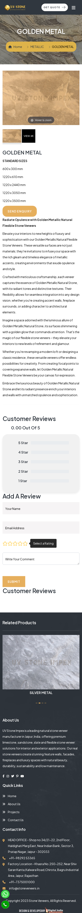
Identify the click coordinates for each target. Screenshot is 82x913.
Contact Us (15, 820)
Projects (13, 812)
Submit (14, 581)
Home (17, 47)
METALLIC (37, 47)
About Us (13, 804)
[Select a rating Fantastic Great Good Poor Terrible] (15, 543)
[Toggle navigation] (73, 7)
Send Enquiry (20, 211)
